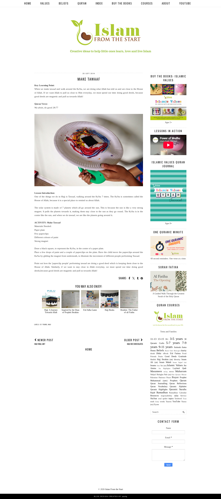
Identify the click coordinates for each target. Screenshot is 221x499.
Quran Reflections (177, 383)
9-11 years (166, 347)
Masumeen (156, 371)
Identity (177, 359)
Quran (183, 380)
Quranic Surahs (177, 389)
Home (27, 3)
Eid (171, 353)
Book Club (169, 351)
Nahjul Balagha (156, 374)
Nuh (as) (167, 374)
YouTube (185, 3)
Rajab (152, 393)
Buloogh (177, 351)
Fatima (178, 353)
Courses (147, 3)
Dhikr (158, 353)
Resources (154, 396)
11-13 (153, 339)
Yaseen (169, 402)
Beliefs (64, 3)
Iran (158, 365)
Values (45, 3)
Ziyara (156, 404)
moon (171, 371)
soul (160, 399)
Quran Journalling (158, 383)
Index (99, 3)
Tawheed (178, 399)
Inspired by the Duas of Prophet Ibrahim (70, 311)
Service (183, 396)
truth (152, 402)
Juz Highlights (164, 368)
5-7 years (43, 324)
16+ (167, 339)
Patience (162, 378)
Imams (153, 365)
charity (183, 350)
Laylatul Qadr (180, 368)
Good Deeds (170, 356)
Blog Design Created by (110, 496)
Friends (153, 356)
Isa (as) (163, 365)
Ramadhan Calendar (177, 393)
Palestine (154, 378)
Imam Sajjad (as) (179, 362)
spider (165, 399)
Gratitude (182, 356)
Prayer (175, 377)
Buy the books (122, 3)
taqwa (171, 398)
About (166, 3)
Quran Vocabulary (158, 386)
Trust (184, 399)
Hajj (49, 324)
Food (184, 353)
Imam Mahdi (165, 362)
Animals (177, 347)
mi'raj (165, 371)
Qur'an (82, 3)
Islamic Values (175, 365)
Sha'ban (153, 398)
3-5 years (176, 339)
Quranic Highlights (158, 389)
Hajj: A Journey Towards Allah (51, 311)
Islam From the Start (114, 489)
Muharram (180, 371)
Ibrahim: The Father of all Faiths (129, 311)
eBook (165, 353)
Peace (168, 378)
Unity (157, 402)
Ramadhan (162, 392)
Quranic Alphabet (178, 386)
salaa (176, 396)
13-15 (161, 339)
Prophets (173, 381)
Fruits (160, 356)
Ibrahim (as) (167, 359)
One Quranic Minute (179, 374)
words (162, 402)
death (152, 353)
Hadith (153, 359)
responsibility (166, 396)
